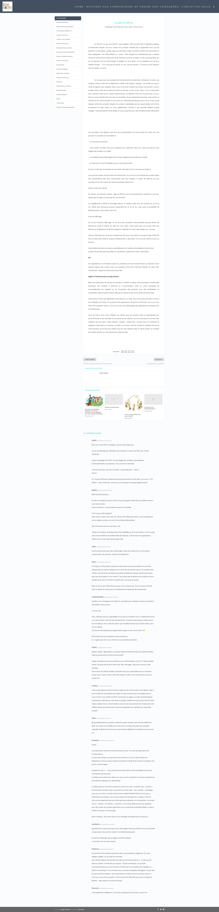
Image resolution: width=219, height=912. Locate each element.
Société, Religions (61, 94)
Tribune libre (138, 27)
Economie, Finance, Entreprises (65, 52)
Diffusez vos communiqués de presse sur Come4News (132, 7)
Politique (59, 81)
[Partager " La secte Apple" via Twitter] (126, 351)
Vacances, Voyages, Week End (65, 107)
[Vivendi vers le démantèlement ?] (153, 399)
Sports (58, 99)
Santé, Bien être (61, 90)
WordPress (81, 909)
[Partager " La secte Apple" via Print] (132, 351)
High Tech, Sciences (62, 60)
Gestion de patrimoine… (112, 407)
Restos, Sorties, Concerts (63, 86)
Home (79, 7)
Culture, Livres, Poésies (63, 39)
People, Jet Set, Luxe (62, 77)
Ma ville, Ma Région (62, 69)
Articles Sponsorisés (62, 22)
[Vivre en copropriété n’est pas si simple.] (134, 403)
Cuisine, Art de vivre (62, 35)
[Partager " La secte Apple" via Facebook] (122, 351)
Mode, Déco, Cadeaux (62, 73)
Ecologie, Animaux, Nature (64, 48)
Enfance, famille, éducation (64, 56)
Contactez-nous (196, 7)
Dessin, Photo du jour (62, 43)
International (60, 65)
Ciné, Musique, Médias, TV (64, 31)
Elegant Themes (65, 909)
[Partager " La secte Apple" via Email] (129, 351)
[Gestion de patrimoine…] (114, 399)
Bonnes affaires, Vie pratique (64, 26)
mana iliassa (117, 27)
